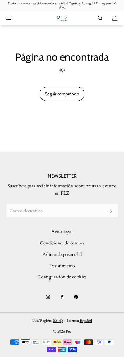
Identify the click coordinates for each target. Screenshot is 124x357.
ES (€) (58, 320)
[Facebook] (62, 297)
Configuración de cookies (62, 277)
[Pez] (62, 18)
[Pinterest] (76, 297)
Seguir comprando (62, 94)
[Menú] (14, 18)
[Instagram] (48, 297)
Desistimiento (62, 266)
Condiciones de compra (62, 243)
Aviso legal (62, 232)
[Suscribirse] (110, 211)
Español (86, 320)
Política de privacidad (62, 254)
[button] (100, 18)
